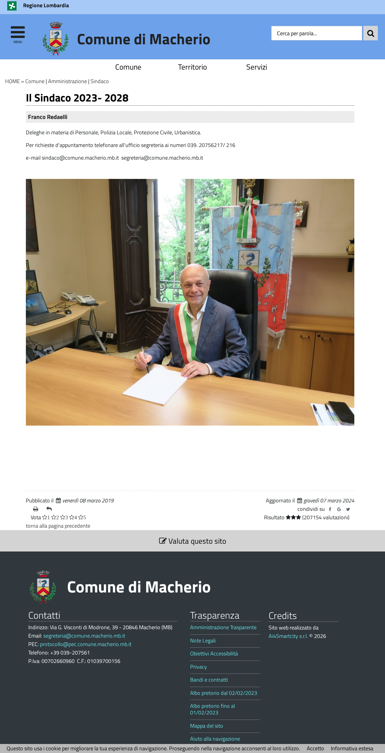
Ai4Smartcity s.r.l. (288, 636)
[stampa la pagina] (37, 509)
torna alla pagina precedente (58, 526)
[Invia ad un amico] (50, 509)
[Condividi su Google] (339, 509)
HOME (12, 81)
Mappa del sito (206, 726)
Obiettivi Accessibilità (214, 653)
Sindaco (100, 81)
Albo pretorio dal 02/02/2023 (223, 693)
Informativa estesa (352, 748)
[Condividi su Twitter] (348, 509)
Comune (128, 67)
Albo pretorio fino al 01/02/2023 (212, 709)
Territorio (192, 67)
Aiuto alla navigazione (215, 739)
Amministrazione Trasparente (223, 627)
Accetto (315, 748)
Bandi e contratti (209, 679)
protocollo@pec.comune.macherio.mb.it (85, 644)
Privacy (198, 667)
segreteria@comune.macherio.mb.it (84, 636)
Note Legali (203, 640)
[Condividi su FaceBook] (330, 509)
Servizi (256, 67)
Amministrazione (67, 81)
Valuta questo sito (196, 541)
